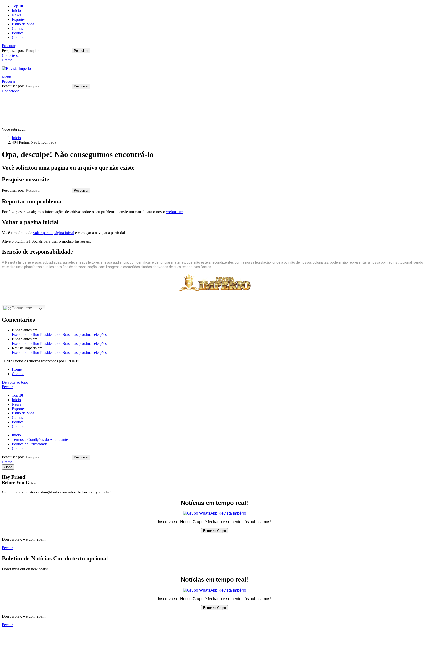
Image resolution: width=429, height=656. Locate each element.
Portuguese (21, 308)
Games (17, 28)
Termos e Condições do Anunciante (40, 439)
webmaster (174, 212)
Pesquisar (81, 51)
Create (7, 60)
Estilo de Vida (23, 24)
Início (16, 10)
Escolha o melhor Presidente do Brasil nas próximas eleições (59, 334)
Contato (18, 37)
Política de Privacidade (30, 444)
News (16, 15)
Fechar (7, 387)
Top (17, 6)
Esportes (18, 19)
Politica (18, 33)
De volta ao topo (15, 382)
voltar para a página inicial (53, 233)
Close (8, 467)
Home (17, 369)
